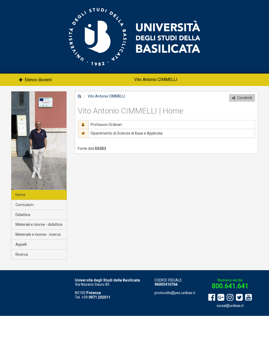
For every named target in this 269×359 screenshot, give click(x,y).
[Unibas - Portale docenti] (134, 36)
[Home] (79, 96)
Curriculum (24, 205)
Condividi (244, 98)
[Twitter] (239, 297)
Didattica (22, 215)
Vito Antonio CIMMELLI (155, 79)
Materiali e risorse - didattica (38, 224)
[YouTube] (248, 297)
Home (20, 195)
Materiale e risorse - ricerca (37, 234)
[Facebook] (211, 297)
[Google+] (221, 297)
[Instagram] (230, 297)
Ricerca (21, 254)
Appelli (21, 244)
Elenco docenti (38, 79)
